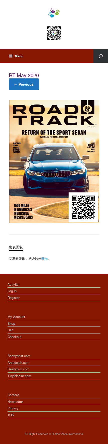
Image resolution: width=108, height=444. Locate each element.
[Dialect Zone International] (54, 13)
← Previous (24, 84)
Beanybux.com (18, 369)
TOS (11, 414)
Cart (11, 329)
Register (14, 297)
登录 (44, 258)
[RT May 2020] (54, 221)
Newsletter (15, 401)
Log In (12, 290)
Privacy (13, 408)
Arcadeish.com (18, 362)
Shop (11, 323)
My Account (16, 316)
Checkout (14, 336)
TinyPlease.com (19, 375)
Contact (13, 394)
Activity (13, 284)
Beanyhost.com (19, 355)
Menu (19, 56)
